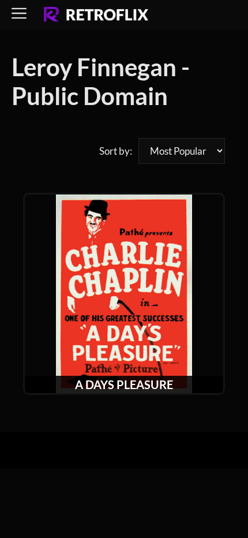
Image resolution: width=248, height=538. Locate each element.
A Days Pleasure (124, 384)
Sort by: (115, 151)
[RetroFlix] (96, 15)
